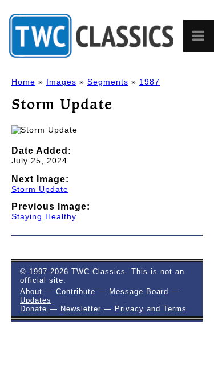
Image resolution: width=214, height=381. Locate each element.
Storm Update (39, 189)
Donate (33, 308)
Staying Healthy (43, 216)
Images (61, 81)
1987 (149, 81)
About (31, 291)
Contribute (75, 291)
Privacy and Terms (151, 308)
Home (23, 81)
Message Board (138, 291)
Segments (107, 81)
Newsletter (80, 308)
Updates (35, 300)
